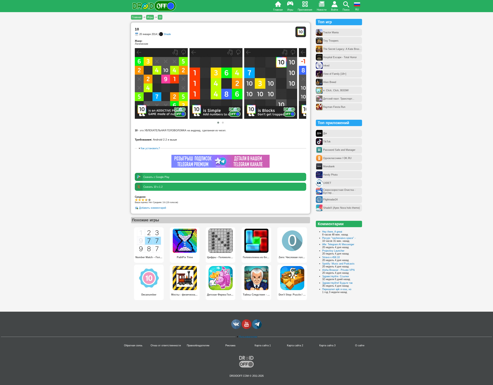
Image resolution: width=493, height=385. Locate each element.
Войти (334, 9)
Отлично (149, 199)
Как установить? (150, 148)
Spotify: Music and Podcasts (338, 263)
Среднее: (140, 196)
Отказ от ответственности (166, 345)
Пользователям (248, 336)
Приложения (305, 9)
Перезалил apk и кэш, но (336, 289)
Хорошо (143, 199)
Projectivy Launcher (333, 250)
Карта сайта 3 (327, 345)
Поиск (346, 9)
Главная (278, 9)
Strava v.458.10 (331, 257)
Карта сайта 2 (295, 345)
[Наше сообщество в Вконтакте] (236, 328)
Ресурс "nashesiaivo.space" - (338, 238)
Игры (290, 9)
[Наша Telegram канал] (257, 328)
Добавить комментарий (152, 208)
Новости (321, 9)
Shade (167, 34)
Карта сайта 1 (263, 345)
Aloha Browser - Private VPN (338, 270)
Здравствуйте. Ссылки (335, 276)
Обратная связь (133, 345)
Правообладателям (198, 345)
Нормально (139, 199)
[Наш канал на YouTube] (246, 328)
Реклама (230, 345)
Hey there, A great (332, 231)
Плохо (136, 199)
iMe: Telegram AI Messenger (338, 244)
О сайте (359, 345)
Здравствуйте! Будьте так (337, 282)
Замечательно (146, 199)
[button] (218, 123)
